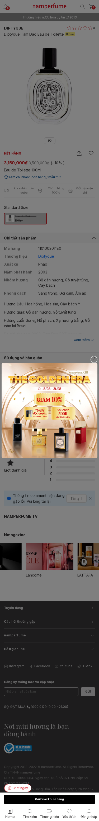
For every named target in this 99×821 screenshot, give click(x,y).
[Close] (94, 359)
